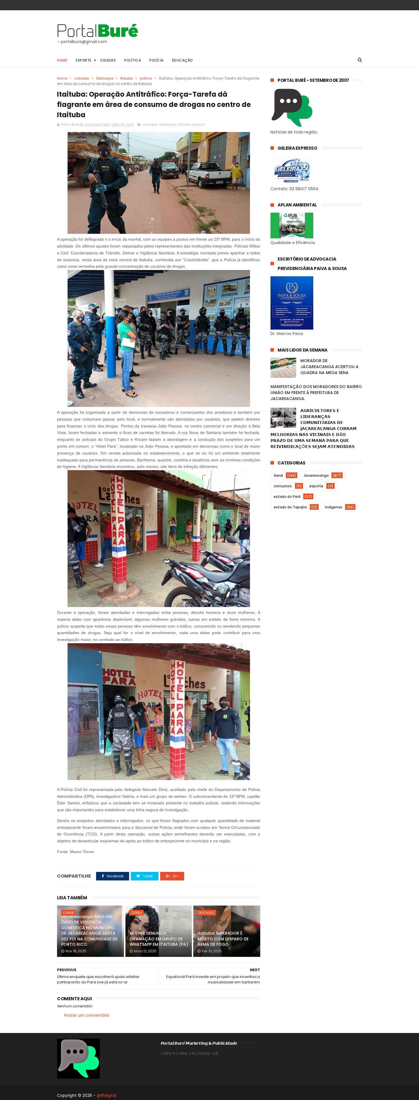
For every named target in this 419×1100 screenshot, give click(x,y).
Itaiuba (126, 78)
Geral (278, 475)
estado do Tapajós (290, 507)
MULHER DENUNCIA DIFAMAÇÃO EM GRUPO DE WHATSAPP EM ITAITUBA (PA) (159, 938)
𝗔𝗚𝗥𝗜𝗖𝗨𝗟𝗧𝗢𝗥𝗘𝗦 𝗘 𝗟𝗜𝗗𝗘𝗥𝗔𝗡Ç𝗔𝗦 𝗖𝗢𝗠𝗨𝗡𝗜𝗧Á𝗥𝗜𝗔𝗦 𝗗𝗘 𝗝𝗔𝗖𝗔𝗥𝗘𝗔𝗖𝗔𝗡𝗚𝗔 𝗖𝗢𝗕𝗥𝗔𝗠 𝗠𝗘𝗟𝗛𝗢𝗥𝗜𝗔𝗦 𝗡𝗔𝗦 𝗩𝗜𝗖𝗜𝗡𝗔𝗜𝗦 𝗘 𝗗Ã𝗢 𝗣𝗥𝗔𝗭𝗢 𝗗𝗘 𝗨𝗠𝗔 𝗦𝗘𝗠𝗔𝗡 (313, 428)
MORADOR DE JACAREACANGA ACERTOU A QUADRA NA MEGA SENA (329, 367)
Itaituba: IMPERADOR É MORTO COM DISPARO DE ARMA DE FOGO (223, 938)
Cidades (108, 60)
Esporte (83, 60)
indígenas (333, 507)
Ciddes (136, 912)
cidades (81, 78)
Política (132, 60)
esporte (316, 486)
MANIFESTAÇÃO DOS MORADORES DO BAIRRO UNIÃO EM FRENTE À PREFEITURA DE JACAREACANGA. (316, 392)
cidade (68, 912)
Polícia (156, 60)
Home (62, 60)
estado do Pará (287, 496)
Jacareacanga (316, 475)
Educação (182, 60)
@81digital (106, 1095)
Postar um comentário (86, 1015)
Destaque (104, 78)
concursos (283, 486)
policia (146, 78)
